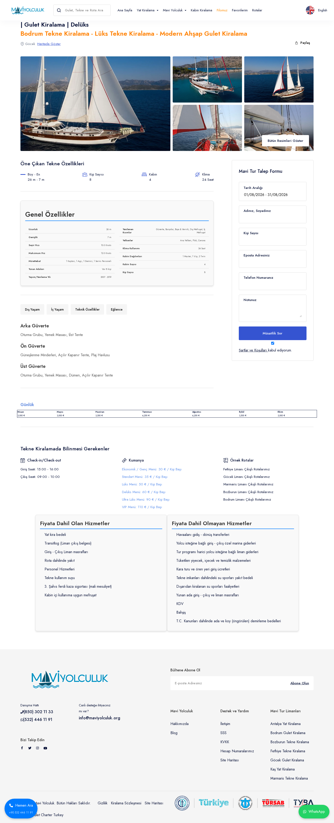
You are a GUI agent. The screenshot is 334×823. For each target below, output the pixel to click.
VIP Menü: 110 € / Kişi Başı (142, 506)
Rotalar (257, 10)
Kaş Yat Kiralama (282, 769)
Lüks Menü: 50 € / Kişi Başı (142, 484)
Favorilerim (240, 10)
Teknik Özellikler (87, 309)
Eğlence (116, 309)
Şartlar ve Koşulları (253, 350)
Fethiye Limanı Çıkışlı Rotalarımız (246, 469)
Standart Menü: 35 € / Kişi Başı (144, 476)
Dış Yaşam (32, 309)
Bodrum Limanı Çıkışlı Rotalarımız (247, 499)
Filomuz (222, 10)
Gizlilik (102, 803)
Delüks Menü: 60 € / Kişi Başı (143, 491)
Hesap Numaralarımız (237, 751)
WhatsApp (317, 811)
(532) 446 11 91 (37, 720)
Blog (173, 732)
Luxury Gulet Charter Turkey (41, 815)
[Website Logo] (27, 10)
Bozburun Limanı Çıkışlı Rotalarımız (248, 491)
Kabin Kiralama (201, 10)
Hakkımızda (179, 723)
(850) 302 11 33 (38, 712)
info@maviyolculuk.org (99, 718)
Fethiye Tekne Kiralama (287, 751)
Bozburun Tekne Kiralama (289, 742)
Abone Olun (299, 683)
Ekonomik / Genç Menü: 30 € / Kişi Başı (152, 469)
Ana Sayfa (124, 10)
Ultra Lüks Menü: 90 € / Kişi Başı (145, 499)
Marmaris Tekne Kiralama (289, 778)
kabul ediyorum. (265, 350)
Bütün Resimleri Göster (285, 140)
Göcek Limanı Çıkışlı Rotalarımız (246, 476)
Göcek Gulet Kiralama (287, 760)
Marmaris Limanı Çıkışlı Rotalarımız (248, 484)
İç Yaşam (57, 309)
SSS (223, 732)
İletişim (225, 723)
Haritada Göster (49, 43)
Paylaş (305, 42)
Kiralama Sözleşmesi (126, 803)
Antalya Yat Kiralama (285, 723)
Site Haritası (229, 760)
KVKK (224, 742)
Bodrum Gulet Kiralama (287, 732)
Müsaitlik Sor (272, 333)
